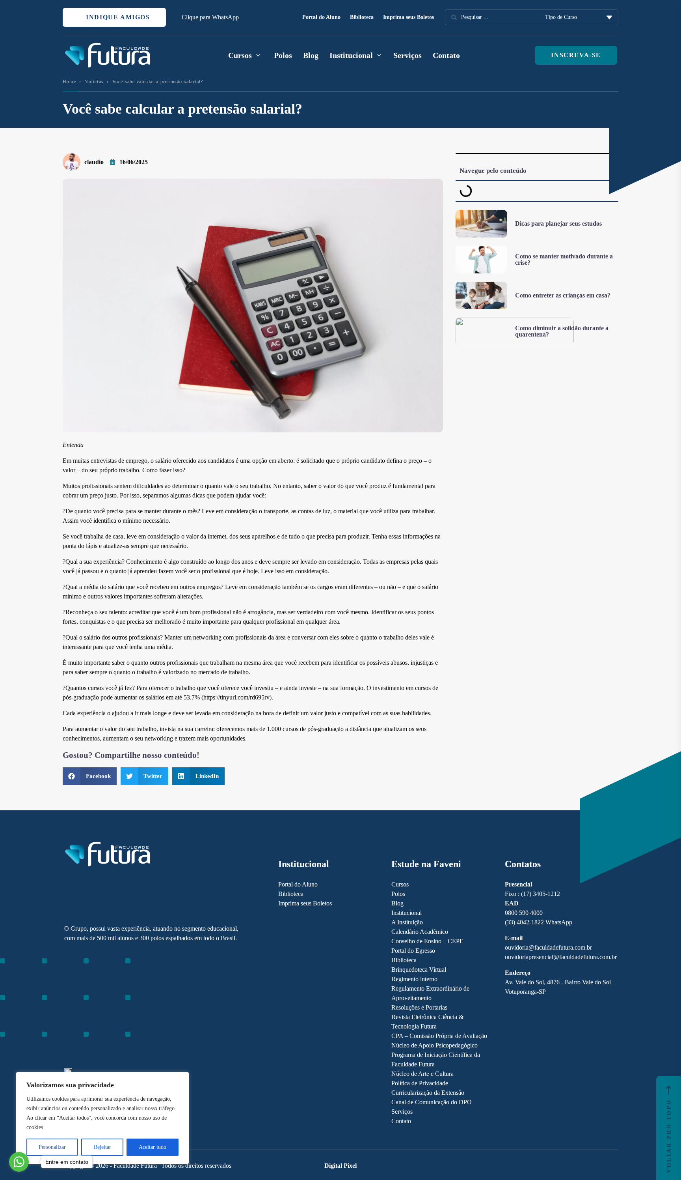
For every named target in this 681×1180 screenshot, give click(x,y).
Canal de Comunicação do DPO (431, 1102)
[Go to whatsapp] (19, 1162)
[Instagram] (68, 1005)
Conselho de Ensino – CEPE (427, 941)
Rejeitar (102, 1147)
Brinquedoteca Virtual (418, 969)
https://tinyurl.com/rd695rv (236, 697)
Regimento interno (414, 979)
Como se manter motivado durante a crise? (564, 259)
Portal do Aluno (321, 17)
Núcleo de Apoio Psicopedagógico (434, 1045)
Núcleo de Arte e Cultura (422, 1073)
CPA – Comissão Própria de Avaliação (439, 1035)
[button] (90, 776)
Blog (310, 55)
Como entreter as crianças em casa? (562, 295)
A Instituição (407, 922)
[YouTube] (95, 1005)
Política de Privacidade (419, 1083)
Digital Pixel (340, 1165)
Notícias (94, 81)
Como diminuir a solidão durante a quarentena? (561, 331)
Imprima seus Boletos (408, 17)
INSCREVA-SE (576, 55)
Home (69, 81)
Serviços (407, 55)
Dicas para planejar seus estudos (558, 223)
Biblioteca (362, 17)
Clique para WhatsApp (210, 17)
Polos (283, 55)
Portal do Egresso (413, 950)
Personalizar (52, 1147)
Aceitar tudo (152, 1147)
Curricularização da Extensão (427, 1092)
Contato (446, 55)
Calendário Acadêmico (419, 931)
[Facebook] (82, 1005)
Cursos (400, 884)
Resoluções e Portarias (419, 1007)
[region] (102, 1118)
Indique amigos (117, 17)
